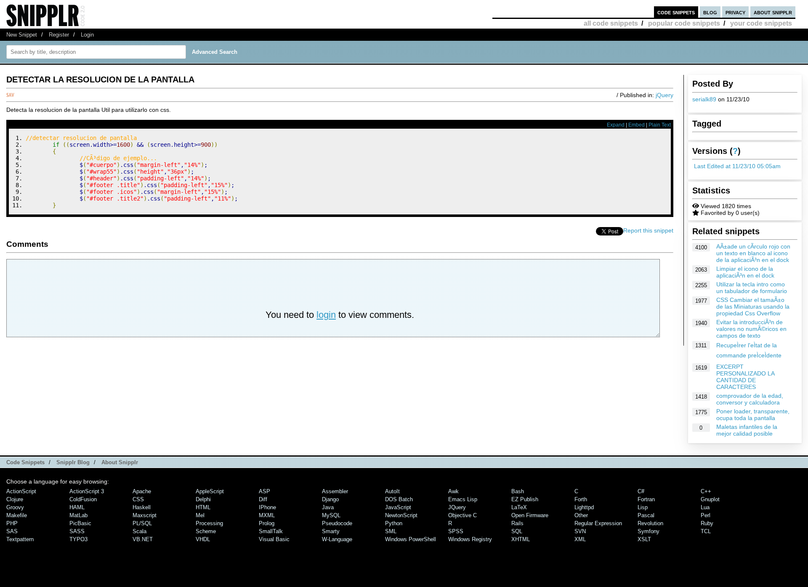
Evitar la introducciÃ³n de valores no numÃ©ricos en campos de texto (751, 329)
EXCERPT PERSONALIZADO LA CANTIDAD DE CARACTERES (745, 376)
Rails (517, 523)
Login (87, 35)
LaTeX (519, 507)
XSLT (644, 539)
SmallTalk (271, 531)
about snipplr (773, 12)
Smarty (331, 531)
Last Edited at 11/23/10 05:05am (737, 166)
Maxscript (145, 515)
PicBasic (80, 523)
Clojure (14, 499)
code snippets (676, 12)
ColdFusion (83, 499)
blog (710, 12)
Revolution (650, 523)
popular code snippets (684, 23)
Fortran (646, 499)
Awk (453, 491)
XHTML (520, 539)
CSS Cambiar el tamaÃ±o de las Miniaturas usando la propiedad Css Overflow (752, 306)
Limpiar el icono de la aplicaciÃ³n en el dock (745, 272)
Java (328, 507)
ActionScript (21, 491)
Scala (139, 531)
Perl (705, 515)
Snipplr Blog (73, 462)
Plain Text (660, 124)
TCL (706, 531)
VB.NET (143, 539)
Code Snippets (25, 462)
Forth (580, 499)
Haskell (142, 507)
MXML (267, 515)
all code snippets (611, 23)
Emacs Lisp (462, 499)
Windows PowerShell (410, 539)
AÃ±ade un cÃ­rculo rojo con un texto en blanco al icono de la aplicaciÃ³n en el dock (753, 253)
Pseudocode (337, 523)
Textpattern (20, 539)
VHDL (203, 539)
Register (59, 35)
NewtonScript (401, 515)
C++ (706, 491)
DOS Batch (399, 499)
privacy (735, 12)
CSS (138, 499)
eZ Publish (524, 499)
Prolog (266, 523)
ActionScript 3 (86, 491)
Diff (263, 499)
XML (580, 539)
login (326, 314)
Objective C (462, 515)
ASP (264, 491)
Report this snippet (648, 230)
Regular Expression (598, 523)
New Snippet (21, 35)
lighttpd (584, 507)
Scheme (206, 531)
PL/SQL (142, 523)
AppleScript (210, 491)
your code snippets (761, 23)
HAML (77, 507)
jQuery (664, 95)
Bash (517, 491)
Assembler (335, 491)
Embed (636, 124)
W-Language (337, 539)
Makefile (16, 515)
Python (393, 523)
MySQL (331, 515)
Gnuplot (710, 499)
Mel (200, 515)
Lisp (643, 507)
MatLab (78, 515)
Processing (209, 523)
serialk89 (704, 99)
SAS (12, 531)
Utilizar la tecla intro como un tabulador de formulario (751, 287)
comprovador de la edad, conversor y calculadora (749, 399)
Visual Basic (274, 539)
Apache (142, 491)
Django (330, 499)
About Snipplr (119, 462)
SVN (580, 531)
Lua (705, 507)
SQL (516, 531)
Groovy (15, 507)
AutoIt (392, 491)
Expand (616, 124)
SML (390, 531)
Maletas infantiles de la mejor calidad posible (746, 430)
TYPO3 (78, 539)
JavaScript (398, 507)
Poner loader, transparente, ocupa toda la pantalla (752, 414)
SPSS (455, 531)
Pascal (646, 515)
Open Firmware (529, 515)
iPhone (267, 507)
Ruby (707, 523)
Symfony (648, 531)
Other (581, 515)
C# (641, 491)
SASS (77, 531)
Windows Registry (470, 539)
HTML (203, 507)
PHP (12, 523)
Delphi (203, 499)
